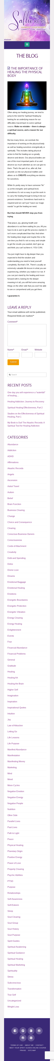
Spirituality (12, 971)
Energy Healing (14, 624)
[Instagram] (22, 1037)
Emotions (11, 594)
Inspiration (12, 701)
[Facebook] (14, 1030)
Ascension (12, 480)
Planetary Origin (15, 851)
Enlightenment (14, 630)
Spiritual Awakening (16, 947)
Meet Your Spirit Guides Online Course (28, 1048)
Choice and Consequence (19, 522)
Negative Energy (15, 797)
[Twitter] (22, 1030)
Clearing (11, 528)
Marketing (12, 767)
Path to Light (13, 833)
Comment (12, 322)
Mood (10, 779)
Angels (10, 474)
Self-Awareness (14, 899)
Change (11, 516)
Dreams (11, 576)
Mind (9, 773)
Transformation (14, 989)
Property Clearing (15, 869)
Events (10, 636)
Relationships (13, 893)
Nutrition (11, 809)
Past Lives (12, 827)
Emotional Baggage (16, 582)
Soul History (13, 929)
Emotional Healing (16, 588)
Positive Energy (14, 857)
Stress (10, 977)
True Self (11, 995)
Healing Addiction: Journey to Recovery (25, 401)
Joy (9, 720)
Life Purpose (13, 743)
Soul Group (12, 923)
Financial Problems (16, 654)
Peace (10, 839)
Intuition (11, 714)
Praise (23, 1050)
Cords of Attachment (16, 546)
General (11, 660)
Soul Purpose (13, 935)
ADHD (10, 456)
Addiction (11, 450)
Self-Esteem (13, 905)
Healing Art (12, 678)
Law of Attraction (15, 725)
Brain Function (14, 504)
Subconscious (14, 983)
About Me (29, 1045)
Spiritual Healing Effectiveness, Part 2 (25, 407)
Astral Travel (13, 486)
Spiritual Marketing (16, 965)
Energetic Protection (16, 606)
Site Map (32, 1050)
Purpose (11, 887)
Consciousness (14, 540)
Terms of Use (16, 1045)
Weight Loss (13, 1007)
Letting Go (12, 731)
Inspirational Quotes (16, 708)
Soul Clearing (13, 917)
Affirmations (12, 462)
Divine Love (13, 570)
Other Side (12, 815)
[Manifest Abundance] (27, 20)
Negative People (15, 803)
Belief (10, 498)
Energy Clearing (15, 618)
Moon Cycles (13, 785)
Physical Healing (15, 845)
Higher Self (12, 690)
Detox (10, 564)
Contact (40, 1045)
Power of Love (14, 863)
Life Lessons (13, 737)
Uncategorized (14, 1001)
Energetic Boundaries (17, 600)
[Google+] (31, 1030)
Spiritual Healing (15, 959)
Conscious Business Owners (20, 534)
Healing (11, 672)
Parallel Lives (13, 821)
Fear (9, 642)
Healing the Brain (15, 684)
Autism (10, 492)
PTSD (10, 881)
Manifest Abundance (16, 749)
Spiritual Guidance (16, 953)
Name (10, 350)
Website (38, 350)
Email (24, 350)
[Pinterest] (31, 1037)
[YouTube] (39, 1030)
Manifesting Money (16, 761)
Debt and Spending (16, 558)
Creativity (11, 552)
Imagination (12, 695)
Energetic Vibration (16, 612)
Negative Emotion (15, 791)
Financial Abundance (17, 648)
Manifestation (13, 755)
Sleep (10, 911)
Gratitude (11, 666)
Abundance (12, 444)
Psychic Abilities (15, 875)
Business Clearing (16, 510)
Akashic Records (15, 468)
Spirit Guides (13, 941)
